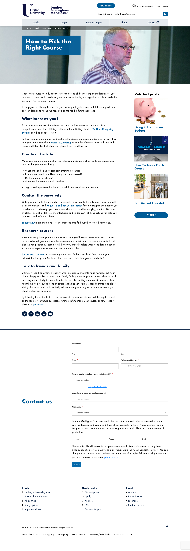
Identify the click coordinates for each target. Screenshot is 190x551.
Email (75, 360)
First (73, 354)
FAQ (87, 505)
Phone (111, 439)
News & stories (136, 496)
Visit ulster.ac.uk (106, 5)
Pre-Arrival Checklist (149, 203)
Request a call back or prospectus (64, 205)
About (124, 22)
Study (36, 22)
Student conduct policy (122, 534)
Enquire (151, 22)
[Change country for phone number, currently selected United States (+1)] (124, 366)
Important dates (33, 509)
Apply (64, 22)
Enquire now (28, 222)
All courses (30, 500)
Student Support (94, 22)
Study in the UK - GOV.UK (97, 387)
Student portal (92, 492)
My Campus (162, 6)
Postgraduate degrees (36, 496)
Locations (133, 500)
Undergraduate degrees (37, 492)
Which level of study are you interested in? (90, 393)
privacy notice (111, 457)
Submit (76, 464)
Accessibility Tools (145, 6)
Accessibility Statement (31, 534)
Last (122, 354)
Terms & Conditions (78, 534)
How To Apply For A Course (149, 166)
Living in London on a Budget (149, 129)
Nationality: (77, 407)
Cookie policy (62, 534)
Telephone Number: (130, 360)
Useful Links (89, 488)
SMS (144, 439)
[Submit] (165, 14)
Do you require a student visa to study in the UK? (92, 374)
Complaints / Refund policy (100, 534)
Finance (89, 500)
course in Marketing (61, 142)
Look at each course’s (33, 254)
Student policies (136, 505)
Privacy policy (48, 534)
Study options (31, 505)
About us (132, 492)
